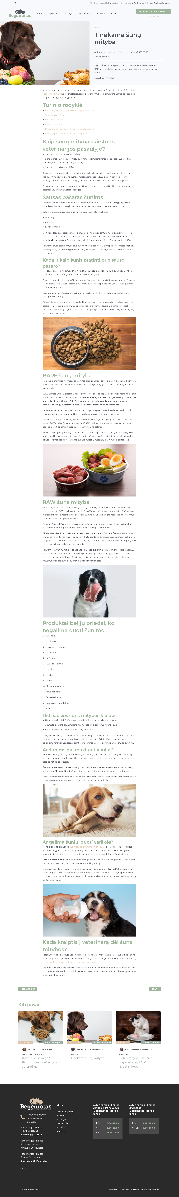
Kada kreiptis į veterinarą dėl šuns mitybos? (66, 133)
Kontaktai (61, 1127)
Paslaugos (61, 1119)
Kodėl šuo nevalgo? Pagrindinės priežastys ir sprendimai (39, 1062)
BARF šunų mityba (54, 120)
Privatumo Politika (29, 1190)
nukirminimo (56, 94)
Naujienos (61, 1131)
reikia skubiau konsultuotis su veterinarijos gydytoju (69, 962)
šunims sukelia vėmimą (81, 847)
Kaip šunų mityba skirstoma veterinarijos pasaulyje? (70, 110)
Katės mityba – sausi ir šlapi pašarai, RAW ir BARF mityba (135, 1062)
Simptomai (27, 1054)
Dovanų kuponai (65, 1112)
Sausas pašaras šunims (56, 115)
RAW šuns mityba (53, 124)
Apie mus (61, 1115)
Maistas (97, 27)
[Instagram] (15, 3)
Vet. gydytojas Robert (114, 52)
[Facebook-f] (22, 1168)
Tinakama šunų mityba (87, 1058)
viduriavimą (99, 847)
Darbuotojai (62, 1123)
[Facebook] (10, 3)
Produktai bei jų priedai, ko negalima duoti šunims (69, 129)
